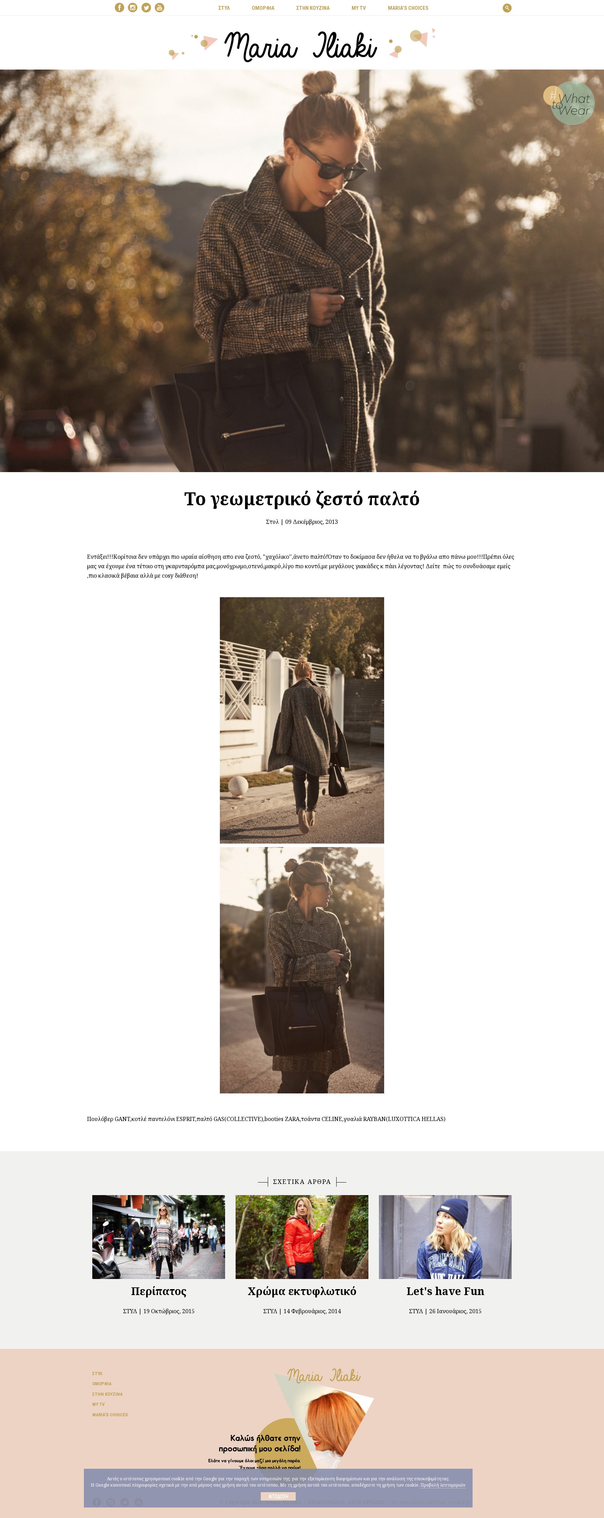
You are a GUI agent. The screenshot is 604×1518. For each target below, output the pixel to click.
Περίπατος (158, 1291)
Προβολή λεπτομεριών (443, 1485)
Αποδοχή (278, 1496)
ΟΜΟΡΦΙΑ (263, 8)
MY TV (359, 8)
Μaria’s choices (408, 8)
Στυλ (272, 522)
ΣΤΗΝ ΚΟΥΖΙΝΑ (313, 8)
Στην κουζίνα (107, 1394)
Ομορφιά (102, 1383)
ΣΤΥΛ (224, 8)
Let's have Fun (445, 1291)
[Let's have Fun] (445, 1237)
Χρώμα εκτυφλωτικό (302, 1291)
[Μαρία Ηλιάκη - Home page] (302, 44)
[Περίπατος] (158, 1237)
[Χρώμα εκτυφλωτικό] (302, 1237)
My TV (98, 1404)
